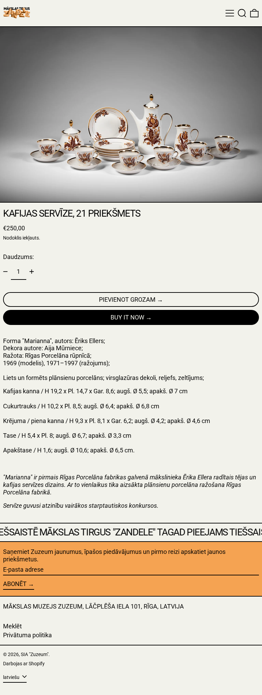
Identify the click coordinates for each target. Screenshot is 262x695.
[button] (242, 13)
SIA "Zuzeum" (34, 654)
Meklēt (12, 626)
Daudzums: (18, 256)
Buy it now (127, 317)
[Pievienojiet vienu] (31, 271)
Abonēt (15, 583)
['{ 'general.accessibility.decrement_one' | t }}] (5, 271)
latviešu (11, 677)
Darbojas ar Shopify (24, 664)
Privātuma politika (27, 635)
